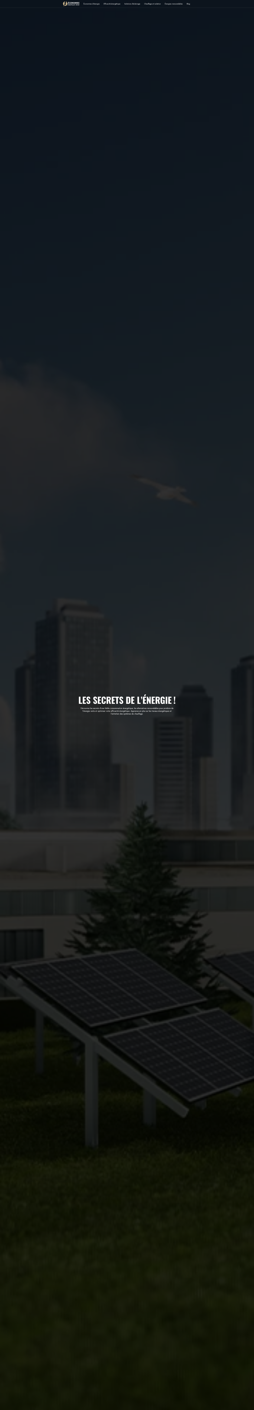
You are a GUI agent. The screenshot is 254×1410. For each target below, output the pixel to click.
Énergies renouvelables (174, 4)
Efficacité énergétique (112, 4)
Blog (188, 4)
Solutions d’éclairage (132, 4)
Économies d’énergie (91, 4)
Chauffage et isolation (152, 4)
